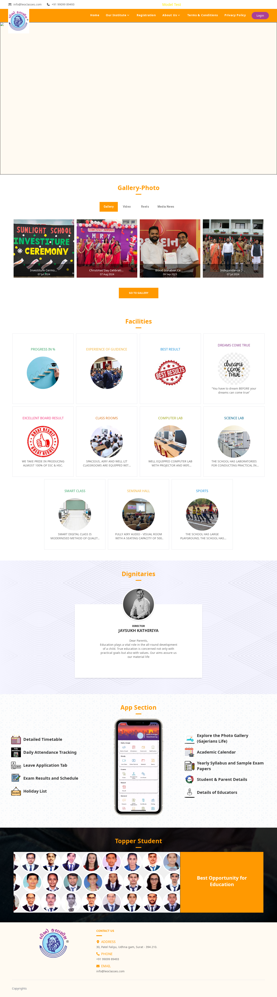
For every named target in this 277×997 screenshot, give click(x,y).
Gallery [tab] (109, 206)
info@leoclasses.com (110, 971)
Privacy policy (235, 15)
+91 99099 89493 (107, 959)
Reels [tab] (145, 206)
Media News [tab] (166, 206)
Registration (146, 15)
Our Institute (116, 15)
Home (94, 15)
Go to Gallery (138, 293)
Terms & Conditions (202, 15)
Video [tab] (127, 206)
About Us (169, 15)
